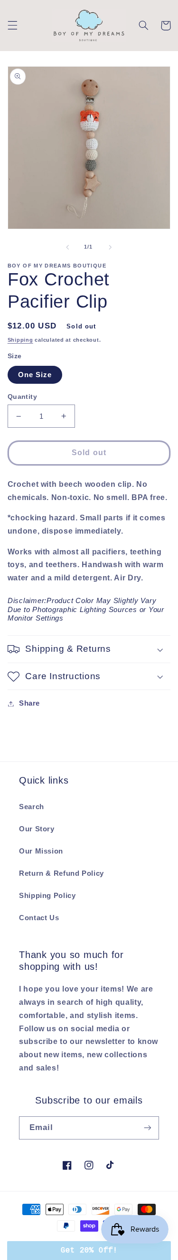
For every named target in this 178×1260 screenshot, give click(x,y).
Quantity (22, 396)
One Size (35, 375)
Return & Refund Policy (61, 873)
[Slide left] (67, 247)
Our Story (37, 829)
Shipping (20, 340)
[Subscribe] (148, 1127)
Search (31, 807)
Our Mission (41, 851)
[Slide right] (110, 247)
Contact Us (39, 918)
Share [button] (29, 703)
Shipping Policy (47, 895)
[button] (12, 25)
